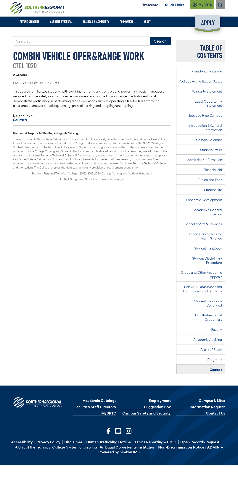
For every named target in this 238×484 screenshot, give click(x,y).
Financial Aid (212, 169)
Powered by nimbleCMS (119, 451)
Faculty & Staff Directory (95, 406)
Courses (20, 119)
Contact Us (215, 413)
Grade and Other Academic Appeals (201, 274)
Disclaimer (73, 442)
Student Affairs (211, 149)
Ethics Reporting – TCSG (155, 442)
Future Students (30, 21)
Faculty (216, 329)
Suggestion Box (157, 406)
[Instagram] (128, 430)
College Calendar (209, 139)
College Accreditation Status (201, 81)
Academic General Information (208, 211)
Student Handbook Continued (208, 302)
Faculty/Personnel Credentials (208, 317)
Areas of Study (211, 349)
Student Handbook (208, 248)
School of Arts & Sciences (203, 223)
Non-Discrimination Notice (181, 447)
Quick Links (175, 4)
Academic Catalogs (99, 400)
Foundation (127, 21)
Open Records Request (199, 442)
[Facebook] (108, 430)
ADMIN (213, 447)
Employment (160, 400)
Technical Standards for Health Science (204, 235)
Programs (214, 359)
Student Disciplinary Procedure (207, 260)
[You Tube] (118, 430)
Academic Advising (207, 339)
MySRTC (205, 4)
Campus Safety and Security (146, 413)
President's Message (207, 71)
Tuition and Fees (210, 179)
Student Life (213, 189)
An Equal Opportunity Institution (127, 447)
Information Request (207, 406)
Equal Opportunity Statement (208, 103)
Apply (208, 22)
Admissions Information (204, 159)
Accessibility (22, 442)
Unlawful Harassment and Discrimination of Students (202, 288)
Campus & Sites (212, 400)
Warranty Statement (207, 91)
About (147, 21)
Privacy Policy (48, 442)
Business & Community (96, 21)
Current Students (61, 21)
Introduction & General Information (205, 127)
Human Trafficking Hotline (108, 442)
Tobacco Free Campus (205, 115)
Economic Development (204, 199)
